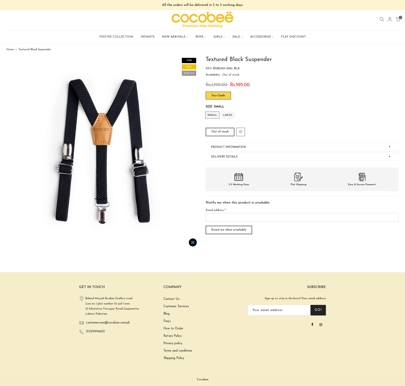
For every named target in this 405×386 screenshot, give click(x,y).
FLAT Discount (293, 36)
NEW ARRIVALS (173, 36)
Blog (166, 313)
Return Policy (172, 336)
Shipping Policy (173, 358)
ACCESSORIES (260, 36)
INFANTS (148, 36)
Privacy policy (172, 343)
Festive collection (116, 36)
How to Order (173, 328)
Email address (216, 210)
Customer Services (176, 306)
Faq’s (167, 321)
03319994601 (95, 331)
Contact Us (171, 299)
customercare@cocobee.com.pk (108, 322)
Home (10, 49)
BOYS (199, 36)
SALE (236, 36)
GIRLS (217, 36)
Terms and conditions (177, 350)
